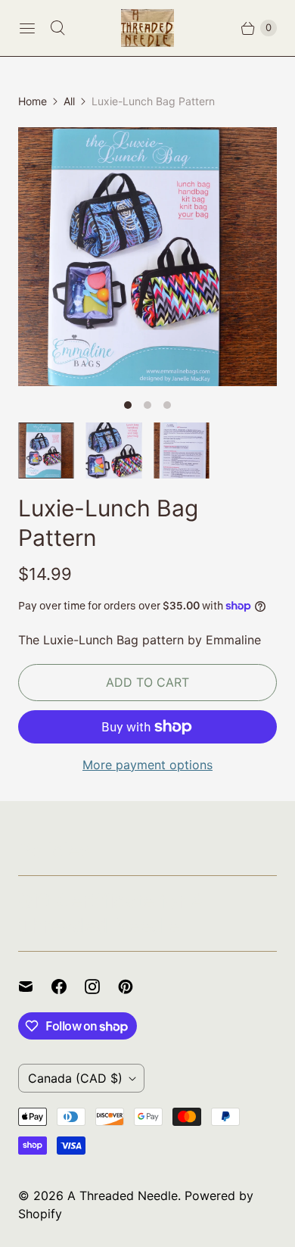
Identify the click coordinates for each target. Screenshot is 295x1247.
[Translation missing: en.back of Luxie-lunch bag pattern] (182, 450)
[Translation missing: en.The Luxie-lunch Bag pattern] (46, 450)
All (69, 101)
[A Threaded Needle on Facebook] (68, 986)
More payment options (147, 764)
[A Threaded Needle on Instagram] (101, 986)
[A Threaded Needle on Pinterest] (134, 986)
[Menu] (27, 28)
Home (32, 101)
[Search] (57, 28)
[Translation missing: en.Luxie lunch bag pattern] (114, 450)
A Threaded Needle (122, 1195)
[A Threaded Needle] (147, 28)
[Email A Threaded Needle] (34, 986)
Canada (75, 1078)
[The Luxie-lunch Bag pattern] (147, 256)
